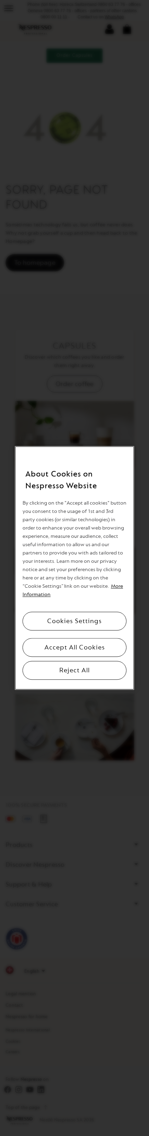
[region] (74, 568)
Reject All (74, 670)
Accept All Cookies (74, 648)
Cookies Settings (74, 621)
